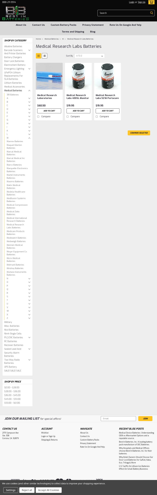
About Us (21, 24)
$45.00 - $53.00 (12, 399)
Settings (10, 490)
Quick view (49, 87)
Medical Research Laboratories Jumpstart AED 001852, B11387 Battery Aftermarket (49, 97)
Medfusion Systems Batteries (16, 200)
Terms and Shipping (73, 31)
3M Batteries (13, 94)
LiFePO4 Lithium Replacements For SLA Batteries (13, 76)
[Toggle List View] (44, 55)
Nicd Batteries (11, 329)
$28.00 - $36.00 (12, 391)
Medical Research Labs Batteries (15, 226)
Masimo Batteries (15, 181)
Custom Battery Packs (63, 24)
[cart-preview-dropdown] (151, 2)
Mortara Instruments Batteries (16, 273)
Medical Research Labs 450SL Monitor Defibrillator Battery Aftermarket (78, 97)
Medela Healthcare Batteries (16, 193)
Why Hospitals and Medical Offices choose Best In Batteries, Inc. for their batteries (135, 451)
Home (38, 39)
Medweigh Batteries (16, 241)
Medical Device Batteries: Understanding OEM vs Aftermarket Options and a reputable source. (136, 436)
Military (8, 322)
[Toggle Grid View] (38, 55)
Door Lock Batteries (14, 61)
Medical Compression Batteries (17, 206)
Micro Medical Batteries (13, 260)
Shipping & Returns (49, 440)
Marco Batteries (14, 165)
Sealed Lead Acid (12, 349)
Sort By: (69, 56)
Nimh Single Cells (12, 333)
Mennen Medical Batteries (15, 246)
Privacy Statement (93, 24)
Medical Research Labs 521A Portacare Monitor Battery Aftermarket (107, 97)
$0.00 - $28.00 (11, 387)
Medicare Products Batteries (16, 233)
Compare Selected (139, 133)
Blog (92, 31)
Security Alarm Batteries (11, 354)
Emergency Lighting (14, 68)
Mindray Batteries (15, 268)
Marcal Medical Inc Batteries (16, 160)
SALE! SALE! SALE (12, 370)
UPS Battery (10, 366)
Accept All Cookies (48, 490)
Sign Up (141, 2)
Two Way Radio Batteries (12, 361)
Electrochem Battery (14, 65)
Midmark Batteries (15, 264)
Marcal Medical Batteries (14, 153)
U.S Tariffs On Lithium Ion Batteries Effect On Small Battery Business (134, 467)
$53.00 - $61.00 (12, 402)
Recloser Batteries (13, 345)
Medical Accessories (14, 86)
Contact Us (38, 24)
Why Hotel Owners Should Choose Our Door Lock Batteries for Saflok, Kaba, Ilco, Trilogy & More (136, 460)
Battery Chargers (13, 57)
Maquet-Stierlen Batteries (14, 146)
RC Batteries (10, 341)
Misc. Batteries (11, 326)
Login (131, 2)
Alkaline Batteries (13, 46)
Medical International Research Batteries (17, 219)
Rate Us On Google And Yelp (125, 24)
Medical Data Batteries (13, 213)
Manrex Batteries (15, 141)
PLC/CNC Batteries (13, 337)
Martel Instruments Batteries (16, 176)
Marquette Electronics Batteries (17, 170)
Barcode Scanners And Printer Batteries (15, 52)
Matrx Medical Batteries (13, 187)
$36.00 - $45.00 (12, 395)
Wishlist (44, 433)
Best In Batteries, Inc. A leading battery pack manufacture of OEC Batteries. (135, 443)
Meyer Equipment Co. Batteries (17, 253)
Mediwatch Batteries (16, 238)
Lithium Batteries (13, 82)
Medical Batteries (13, 90)
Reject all (27, 490)
